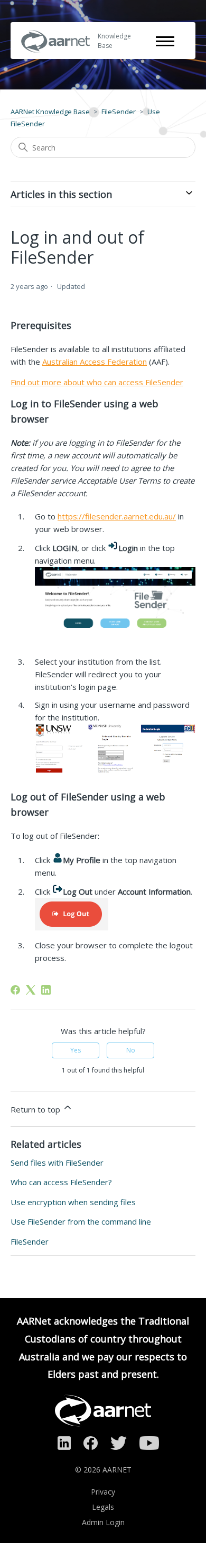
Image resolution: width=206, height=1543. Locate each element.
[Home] (55, 59)
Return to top (36, 1109)
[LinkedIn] (46, 990)
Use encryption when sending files (73, 1202)
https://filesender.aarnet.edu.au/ (117, 516)
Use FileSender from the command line (81, 1221)
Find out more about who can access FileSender (97, 382)
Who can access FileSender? (61, 1182)
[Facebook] (15, 990)
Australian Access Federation (94, 361)
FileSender (118, 111)
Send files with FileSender (57, 1162)
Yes (75, 1050)
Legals (103, 1507)
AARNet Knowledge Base (50, 111)
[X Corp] (30, 990)
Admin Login (103, 1522)
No (130, 1050)
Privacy (103, 1492)
